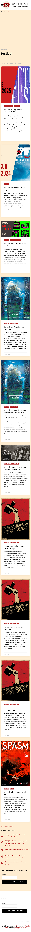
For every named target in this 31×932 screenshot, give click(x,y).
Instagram (20, 921)
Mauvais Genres (14, 542)
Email (4, 874)
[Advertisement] (15, 30)
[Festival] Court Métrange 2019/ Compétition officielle (15, 468)
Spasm (11, 788)
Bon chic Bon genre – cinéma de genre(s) (19, 5)
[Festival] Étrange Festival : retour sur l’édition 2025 (13, 110)
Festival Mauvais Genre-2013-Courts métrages (14, 547)
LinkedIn (26, 921)
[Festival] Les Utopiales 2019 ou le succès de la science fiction (15, 411)
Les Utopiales (13, 323)
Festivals (6, 323)
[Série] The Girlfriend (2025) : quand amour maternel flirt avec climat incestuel (16, 843)
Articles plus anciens (7, 826)
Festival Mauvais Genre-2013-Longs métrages (14, 709)
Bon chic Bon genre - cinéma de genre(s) (19, 925)
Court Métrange (8, 463)
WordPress (17, 927)
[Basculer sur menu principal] (2, 5)
